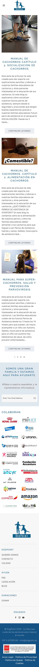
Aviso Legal (7, 657)
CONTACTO (7, 559)
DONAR (5, 600)
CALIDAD (6, 563)
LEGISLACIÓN (8, 582)
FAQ (3, 577)
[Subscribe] (34, 398)
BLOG (4, 586)
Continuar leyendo (19, 131)
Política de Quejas (14, 660)
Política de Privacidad (26, 657)
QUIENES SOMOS (10, 555)
